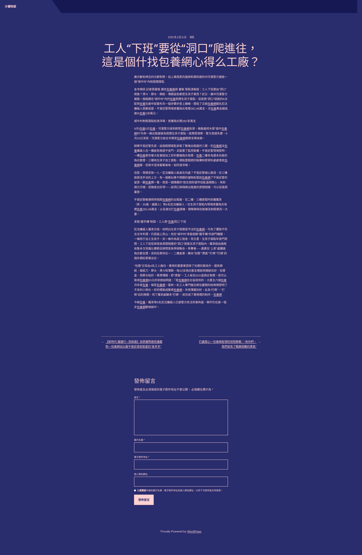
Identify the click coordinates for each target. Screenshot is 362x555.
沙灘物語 (10, 6)
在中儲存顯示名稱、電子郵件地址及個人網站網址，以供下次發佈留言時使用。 (180, 490)
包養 (173, 99)
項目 (192, 36)
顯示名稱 (139, 439)
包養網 (171, 89)
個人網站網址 (141, 474)
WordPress (194, 531)
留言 (137, 397)
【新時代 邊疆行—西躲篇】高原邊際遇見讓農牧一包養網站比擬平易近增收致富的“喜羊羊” (133, 344)
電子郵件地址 (141, 457)
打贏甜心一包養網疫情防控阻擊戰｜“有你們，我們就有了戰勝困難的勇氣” (228, 344)
